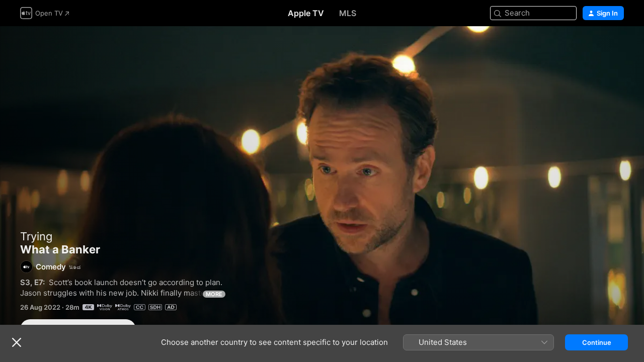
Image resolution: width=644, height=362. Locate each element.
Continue (596, 342)
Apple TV (306, 13)
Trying (36, 236)
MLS (347, 13)
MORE (214, 294)
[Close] (16, 342)
